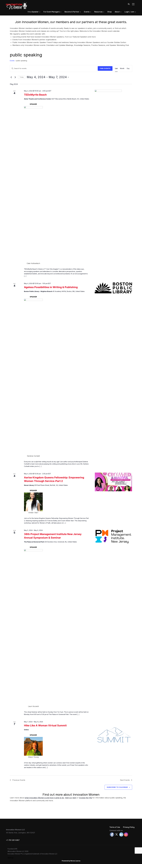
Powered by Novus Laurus (71, 861)
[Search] (129, 4)
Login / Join (129, 12)
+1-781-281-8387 (13, 840)
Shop (109, 12)
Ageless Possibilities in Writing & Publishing (51, 287)
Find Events (105, 68)
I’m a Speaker (33, 12)
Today (22, 77)
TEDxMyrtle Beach (35, 94)
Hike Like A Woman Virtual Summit (45, 725)
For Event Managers (51, 12)
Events (86, 12)
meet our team (70, 798)
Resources (98, 12)
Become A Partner (72, 12)
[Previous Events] (11, 77)
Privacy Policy (129, 827)
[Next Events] (15, 77)
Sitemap (10, 858)
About (117, 12)
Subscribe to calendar (117, 787)
